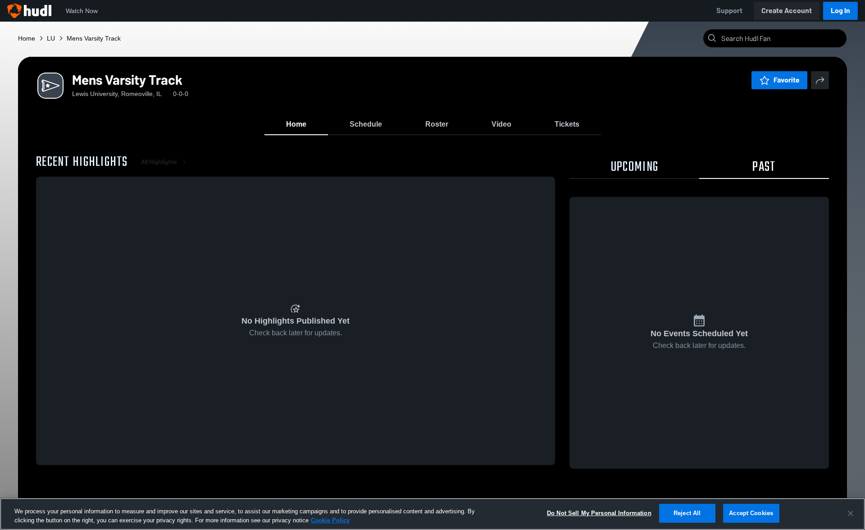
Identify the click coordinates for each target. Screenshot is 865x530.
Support (729, 11)
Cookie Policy (330, 520)
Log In (840, 11)
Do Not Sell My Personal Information (599, 513)
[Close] (850, 513)
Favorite (787, 80)
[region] (432, 514)
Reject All (687, 513)
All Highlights (159, 162)
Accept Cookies (751, 513)
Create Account (786, 11)
